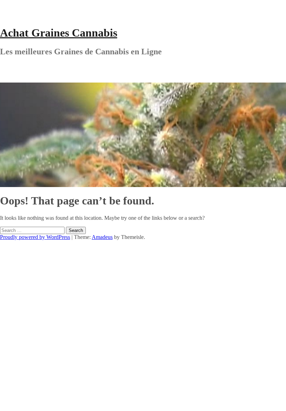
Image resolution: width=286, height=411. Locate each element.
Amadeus (102, 237)
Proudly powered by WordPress (35, 237)
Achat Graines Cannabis (58, 32)
